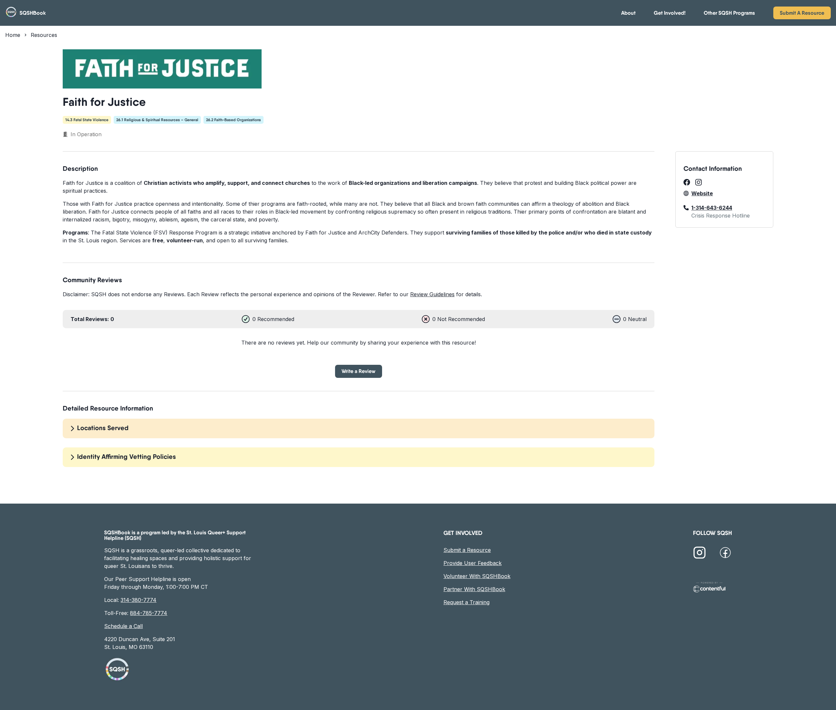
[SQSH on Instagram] (699, 553)
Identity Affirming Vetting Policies (126, 456)
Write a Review (359, 371)
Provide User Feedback (472, 563)
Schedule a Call (123, 626)
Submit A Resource (802, 12)
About (628, 13)
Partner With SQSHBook (474, 589)
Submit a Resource (467, 550)
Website (702, 193)
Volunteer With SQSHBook (476, 576)
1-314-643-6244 (711, 207)
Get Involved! (669, 13)
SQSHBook (33, 13)
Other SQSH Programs (729, 13)
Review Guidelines (432, 294)
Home (12, 35)
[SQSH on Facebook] (725, 553)
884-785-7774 (148, 613)
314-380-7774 (138, 600)
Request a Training (466, 602)
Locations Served (103, 428)
